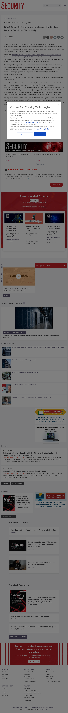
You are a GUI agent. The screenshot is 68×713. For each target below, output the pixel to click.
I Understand (40, 134)
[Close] (58, 104)
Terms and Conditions (30, 122)
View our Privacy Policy (41, 129)
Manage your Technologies (25, 134)
